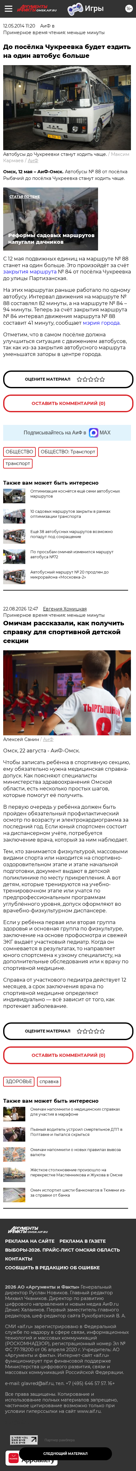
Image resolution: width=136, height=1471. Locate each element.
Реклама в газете (82, 1241)
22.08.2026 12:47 (20, 609)
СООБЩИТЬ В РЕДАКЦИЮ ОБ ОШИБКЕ (52, 1268)
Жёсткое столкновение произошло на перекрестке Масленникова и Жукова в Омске (76, 1172)
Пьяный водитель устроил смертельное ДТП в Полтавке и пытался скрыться (76, 1132)
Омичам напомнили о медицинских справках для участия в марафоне (75, 1112)
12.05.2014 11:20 (19, 26)
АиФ (33, 160)
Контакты (18, 1259)
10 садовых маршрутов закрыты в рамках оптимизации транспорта (70, 514)
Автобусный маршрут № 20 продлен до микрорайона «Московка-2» (69, 574)
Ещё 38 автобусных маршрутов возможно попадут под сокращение (71, 534)
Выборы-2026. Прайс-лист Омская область (62, 1250)
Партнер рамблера (60, 1440)
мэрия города (101, 323)
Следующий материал (65, 1454)
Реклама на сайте (29, 1241)
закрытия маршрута (30, 272)
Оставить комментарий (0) (68, 403)
